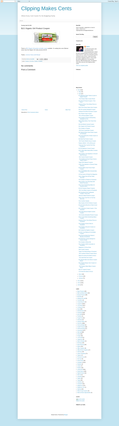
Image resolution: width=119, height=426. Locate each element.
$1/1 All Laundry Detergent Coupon (87, 109)
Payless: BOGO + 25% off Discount (87, 143)
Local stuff (79, 337)
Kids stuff (79, 332)
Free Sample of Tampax (84, 128)
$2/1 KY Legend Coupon (84, 269)
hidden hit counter (80, 400)
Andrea (88, 46)
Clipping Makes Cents (46, 8)
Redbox (79, 367)
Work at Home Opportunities (84, 392)
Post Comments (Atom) (33, 112)
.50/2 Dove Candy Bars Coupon (86, 130)
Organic (36, 61)
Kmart (78, 334)
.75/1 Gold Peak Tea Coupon (85, 257)
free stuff (79, 314)
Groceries (32, 61)
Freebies (79, 316)
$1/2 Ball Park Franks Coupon (86, 139)
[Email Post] (37, 59)
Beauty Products (81, 294)
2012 (79, 90)
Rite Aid (79, 374)
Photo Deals (80, 360)
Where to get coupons (82, 390)
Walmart (79, 389)
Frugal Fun (79, 318)
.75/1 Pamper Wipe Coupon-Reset (87, 98)
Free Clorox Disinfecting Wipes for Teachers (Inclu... (87, 185)
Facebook (79, 312)
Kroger (79, 335)
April (80, 93)
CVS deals (79, 305)
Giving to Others (81, 321)
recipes (79, 366)
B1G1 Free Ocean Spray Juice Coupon (88, 107)
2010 (79, 282)
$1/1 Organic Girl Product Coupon (87, 126)
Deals (78, 309)
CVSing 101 (80, 307)
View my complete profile (82, 65)
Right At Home (80, 373)
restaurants (80, 369)
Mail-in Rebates (81, 341)
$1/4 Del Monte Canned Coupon (86, 124)
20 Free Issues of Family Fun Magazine (88, 174)
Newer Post (24, 109)
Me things (79, 342)
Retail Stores (80, 371)
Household (80, 330)
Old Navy (79, 351)
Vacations (79, 382)
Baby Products (80, 291)
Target (78, 380)
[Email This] (40, 59)
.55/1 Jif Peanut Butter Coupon (86, 115)
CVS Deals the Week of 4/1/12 (86, 271)
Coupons (27, 61)
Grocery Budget (81, 325)
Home (21, 20)
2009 (79, 285)
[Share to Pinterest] (47, 59)
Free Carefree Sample (84, 201)
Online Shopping (81, 353)
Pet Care (79, 358)
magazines (80, 339)
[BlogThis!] (42, 59)
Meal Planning (80, 344)
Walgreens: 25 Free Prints (85, 247)
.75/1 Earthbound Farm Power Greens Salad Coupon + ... (88, 159)
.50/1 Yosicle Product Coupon (86, 157)
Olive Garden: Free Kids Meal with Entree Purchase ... (87, 182)
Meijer (78, 346)
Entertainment (80, 310)
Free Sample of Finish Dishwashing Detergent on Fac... (87, 118)
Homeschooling (81, 328)
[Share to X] (43, 59)
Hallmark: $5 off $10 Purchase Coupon (88, 111)
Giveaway (79, 319)
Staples (79, 378)
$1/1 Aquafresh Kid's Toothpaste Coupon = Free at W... (86, 193)
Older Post (67, 109)
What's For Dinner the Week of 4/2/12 (87, 255)
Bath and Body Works (82, 293)
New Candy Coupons (84, 249)
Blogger (66, 414)
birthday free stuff (81, 298)
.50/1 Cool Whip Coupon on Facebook (88, 190)
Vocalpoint (79, 383)
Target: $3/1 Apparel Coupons (86, 162)
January (81, 278)
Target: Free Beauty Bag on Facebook (88, 251)
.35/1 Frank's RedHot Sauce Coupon (87, 141)
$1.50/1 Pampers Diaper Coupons (87, 188)
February (81, 276)
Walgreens (79, 385)
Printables (40, 61)
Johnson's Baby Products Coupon (87, 195)
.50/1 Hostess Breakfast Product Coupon (88, 215)
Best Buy (79, 296)
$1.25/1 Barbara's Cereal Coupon (87, 148)
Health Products (81, 326)
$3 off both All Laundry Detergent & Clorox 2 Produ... (87, 239)
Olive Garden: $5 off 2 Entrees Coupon (88, 203)
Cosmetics (79, 300)
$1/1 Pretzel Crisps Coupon (85, 113)
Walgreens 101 (81, 387)
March (80, 274)
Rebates (79, 364)
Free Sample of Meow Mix (85, 242)
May (80, 91)
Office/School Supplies (82, 350)
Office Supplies (81, 348)
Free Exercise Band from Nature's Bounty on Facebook (87, 236)
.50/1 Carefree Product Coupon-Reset (88, 253)
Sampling (79, 376)
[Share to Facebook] (45, 59)
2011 (79, 280)
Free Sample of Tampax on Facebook (87, 179)
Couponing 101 (81, 302)
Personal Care (80, 357)
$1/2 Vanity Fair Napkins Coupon (86, 230)
